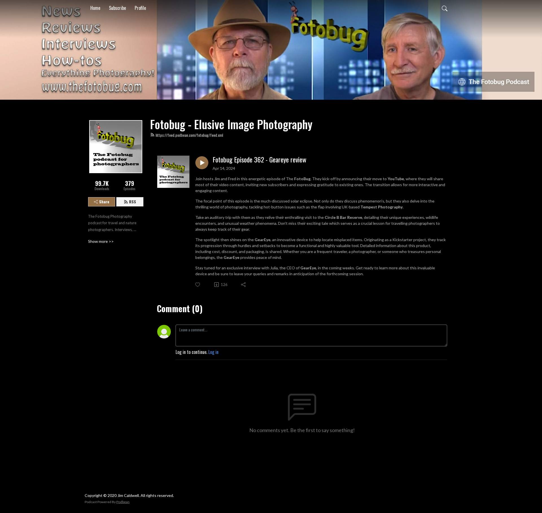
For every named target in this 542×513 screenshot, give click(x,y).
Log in (213, 352)
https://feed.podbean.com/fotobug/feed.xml (189, 135)
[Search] (445, 8)
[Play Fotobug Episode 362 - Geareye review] (201, 162)
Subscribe (117, 8)
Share (104, 201)
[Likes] (198, 285)
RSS (132, 201)
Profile (140, 8)
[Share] (244, 284)
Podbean (123, 502)
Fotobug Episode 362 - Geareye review (259, 159)
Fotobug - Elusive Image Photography (231, 124)
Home (95, 8)
